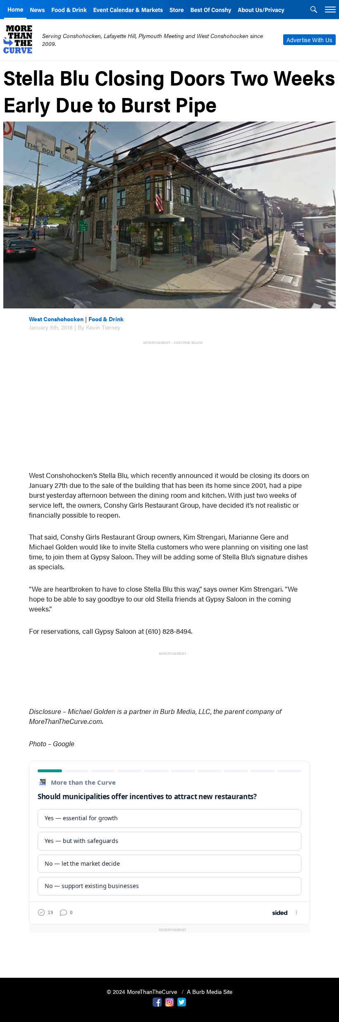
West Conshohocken (56, 319)
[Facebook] (157, 1001)
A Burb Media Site (209, 991)
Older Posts (169, 950)
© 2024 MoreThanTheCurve (143, 991)
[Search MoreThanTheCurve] (314, 10)
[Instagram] (169, 1001)
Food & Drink (106, 319)
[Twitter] (181, 1001)
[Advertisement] (171, 405)
